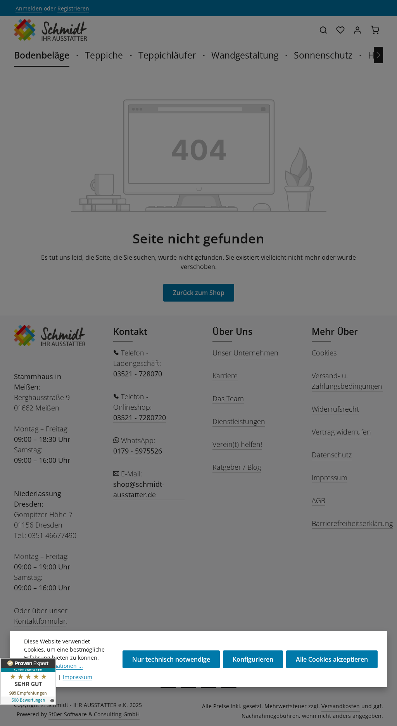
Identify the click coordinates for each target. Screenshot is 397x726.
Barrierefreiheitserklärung (352, 523)
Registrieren (73, 8)
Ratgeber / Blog (236, 467)
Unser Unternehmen (245, 352)
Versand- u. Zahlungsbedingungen (347, 381)
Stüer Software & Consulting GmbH (94, 714)
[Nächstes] (378, 55)
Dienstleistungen (238, 421)
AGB (318, 500)
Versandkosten (340, 706)
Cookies (324, 352)
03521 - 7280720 (139, 417)
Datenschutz (332, 454)
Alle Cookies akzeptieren (332, 659)
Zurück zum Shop (198, 292)
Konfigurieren (253, 659)
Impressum (329, 477)
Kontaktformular (40, 621)
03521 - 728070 (137, 373)
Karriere (225, 375)
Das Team (228, 398)
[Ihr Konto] (357, 30)
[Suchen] (323, 30)
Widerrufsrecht (335, 409)
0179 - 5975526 (137, 450)
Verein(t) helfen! (237, 444)
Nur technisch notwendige (171, 659)
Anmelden (29, 8)
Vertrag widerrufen (341, 431)
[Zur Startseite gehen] (50, 30)
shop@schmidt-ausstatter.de (138, 489)
